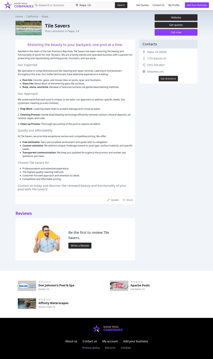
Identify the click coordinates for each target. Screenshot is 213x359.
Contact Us (159, 5)
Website (176, 17)
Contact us (90, 341)
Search (121, 5)
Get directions (168, 78)
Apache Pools (140, 285)
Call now (176, 32)
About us (71, 341)
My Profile (174, 5)
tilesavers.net (155, 71)
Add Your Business (197, 5)
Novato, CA (43, 289)
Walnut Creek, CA (46, 306)
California (32, 16)
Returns (110, 347)
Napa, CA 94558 (156, 52)
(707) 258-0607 (156, 65)
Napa (45, 16)
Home (19, 16)
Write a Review (80, 245)
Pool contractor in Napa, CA (62, 31)
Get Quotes (142, 5)
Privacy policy (91, 347)
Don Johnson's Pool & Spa (56, 285)
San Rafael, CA (138, 289)
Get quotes (176, 25)
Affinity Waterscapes (53, 303)
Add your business (135, 341)
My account (110, 341)
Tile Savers (57, 26)
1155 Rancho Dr (156, 58)
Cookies (126, 347)
